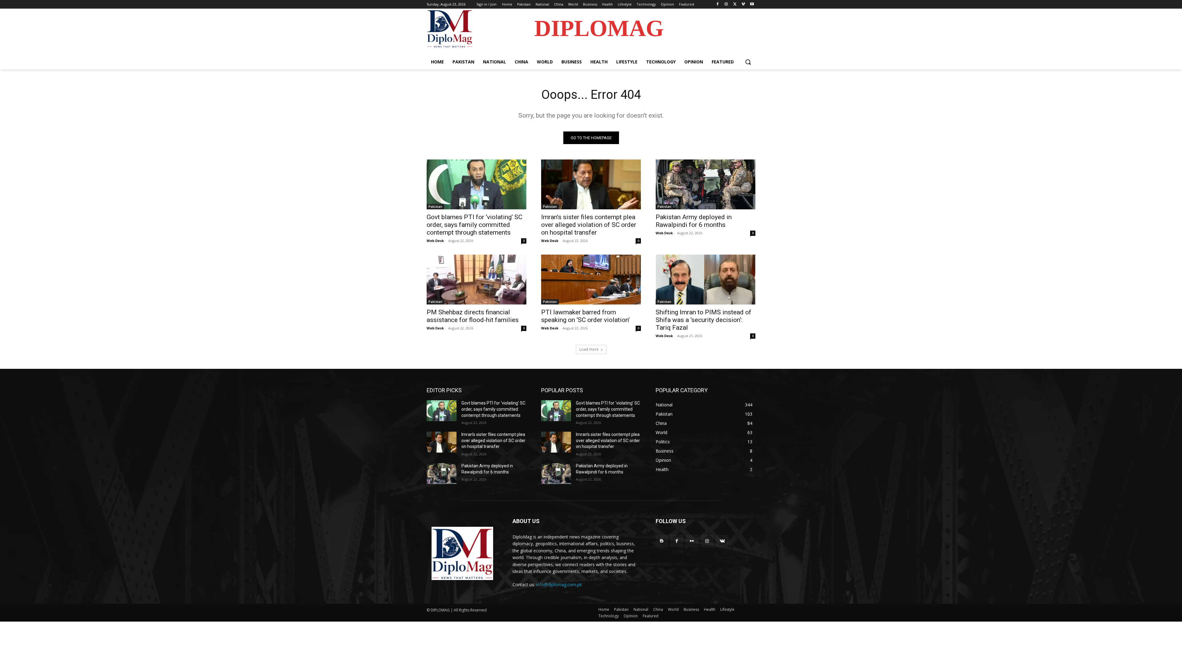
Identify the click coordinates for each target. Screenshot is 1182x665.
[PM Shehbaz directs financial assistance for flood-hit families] (476, 279)
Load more (589, 349)
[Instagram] (726, 4)
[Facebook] (717, 4)
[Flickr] (692, 541)
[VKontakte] (722, 541)
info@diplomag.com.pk (559, 584)
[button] (748, 61)
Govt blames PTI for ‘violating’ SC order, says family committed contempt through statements (474, 224)
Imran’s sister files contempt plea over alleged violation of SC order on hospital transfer (588, 224)
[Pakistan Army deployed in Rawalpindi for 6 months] (705, 184)
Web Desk (435, 240)
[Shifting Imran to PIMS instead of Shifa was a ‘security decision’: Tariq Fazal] (705, 279)
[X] (734, 4)
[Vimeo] (743, 4)
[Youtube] (751, 4)
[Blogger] (662, 541)
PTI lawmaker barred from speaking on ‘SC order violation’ (585, 316)
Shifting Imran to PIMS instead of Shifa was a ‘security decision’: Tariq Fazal (703, 319)
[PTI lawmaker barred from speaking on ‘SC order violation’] (591, 279)
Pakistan (435, 206)
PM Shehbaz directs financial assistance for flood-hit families (473, 316)
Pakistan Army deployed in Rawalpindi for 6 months (694, 220)
